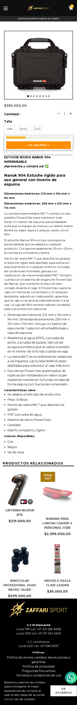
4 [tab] (37, 96)
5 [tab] (40, 96)
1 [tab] (28, 96)
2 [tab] (31, 96)
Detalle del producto (24, 152)
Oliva (37, 128)
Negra (23, 128)
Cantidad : (12, 114)
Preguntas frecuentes (38, 671)
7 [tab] (46, 96)
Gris (10, 128)
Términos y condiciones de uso (38, 675)
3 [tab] (34, 96)
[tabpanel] (38, 66)
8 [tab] (49, 96)
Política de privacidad (39, 666)
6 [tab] (43, 96)
